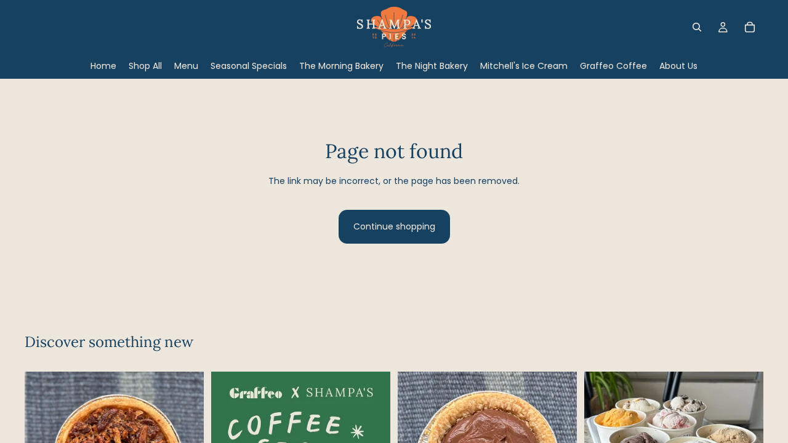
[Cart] (749, 27)
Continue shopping (394, 226)
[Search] (696, 27)
